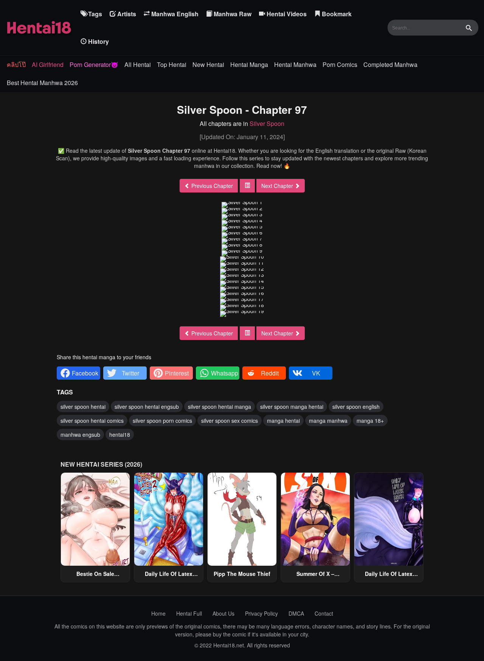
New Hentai (208, 64)
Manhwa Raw (231, 13)
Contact (324, 613)
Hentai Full (189, 613)
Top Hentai (171, 64)
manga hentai (283, 420)
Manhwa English (174, 13)
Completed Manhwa (390, 64)
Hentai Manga (249, 64)
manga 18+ (370, 420)
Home (158, 613)
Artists (126, 13)
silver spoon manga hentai (291, 406)
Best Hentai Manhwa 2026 (42, 82)
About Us (223, 613)
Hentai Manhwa (295, 64)
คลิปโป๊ (16, 64)
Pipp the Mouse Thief (242, 573)
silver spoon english (356, 406)
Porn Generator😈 (94, 64)
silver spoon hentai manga (219, 406)
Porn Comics (340, 64)
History (98, 41)
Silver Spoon (267, 123)
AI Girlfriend (48, 64)
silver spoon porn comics (162, 420)
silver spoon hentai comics (92, 420)
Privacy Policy (261, 613)
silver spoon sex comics (229, 420)
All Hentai (137, 64)
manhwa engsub (80, 434)
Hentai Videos (286, 13)
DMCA (296, 613)
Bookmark (336, 13)
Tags (94, 13)
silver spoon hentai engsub (147, 406)
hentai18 (119, 434)
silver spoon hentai (82, 406)
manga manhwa (328, 420)
